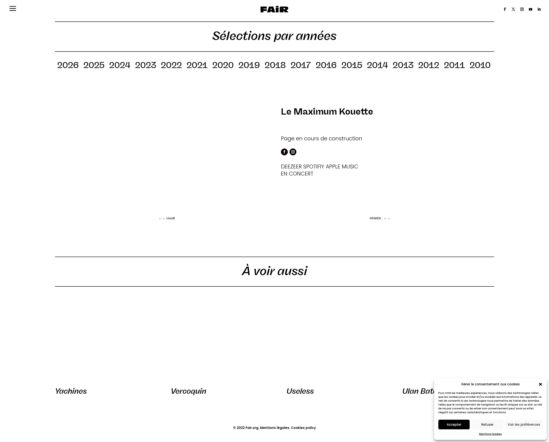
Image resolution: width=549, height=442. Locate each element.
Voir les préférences (524, 424)
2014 (377, 66)
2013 (403, 66)
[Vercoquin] (216, 338)
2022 (171, 66)
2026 (68, 66)
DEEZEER (291, 166)
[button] (540, 384)
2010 (480, 66)
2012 (428, 66)
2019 (249, 66)
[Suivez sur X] (513, 9)
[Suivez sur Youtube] (530, 9)
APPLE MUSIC (342, 166)
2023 (145, 66)
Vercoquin (188, 391)
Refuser (487, 424)
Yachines (71, 391)
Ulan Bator (421, 391)
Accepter (454, 424)
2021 (197, 66)
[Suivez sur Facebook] (504, 9)
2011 (454, 66)
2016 (326, 66)
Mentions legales (490, 434)
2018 (275, 66)
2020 (223, 66)
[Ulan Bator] (448, 338)
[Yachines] (101, 338)
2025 (93, 66)
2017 (301, 66)
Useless (300, 391)
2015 (351, 66)
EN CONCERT (297, 173)
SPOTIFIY (313, 166)
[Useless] (332, 338)
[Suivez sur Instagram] (522, 9)
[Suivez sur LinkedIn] (539, 9)
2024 (119, 66)
